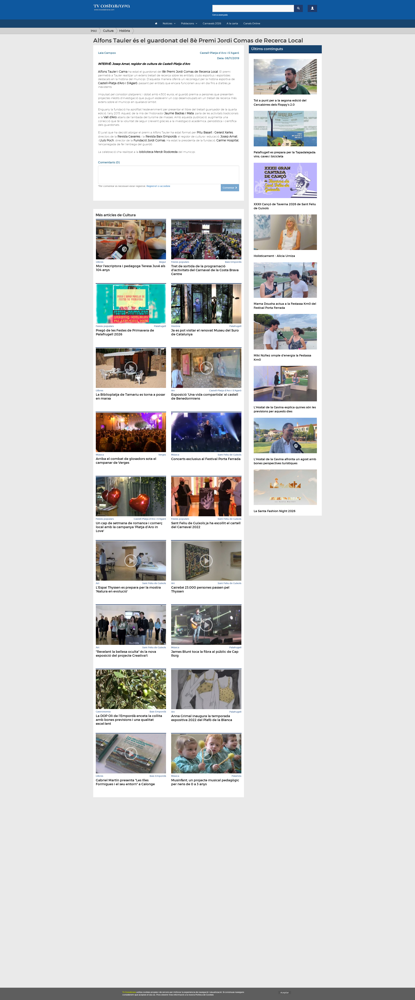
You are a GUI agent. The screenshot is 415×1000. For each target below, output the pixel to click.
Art (173, 390)
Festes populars (180, 262)
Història (124, 30)
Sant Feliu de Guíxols (229, 454)
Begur (162, 262)
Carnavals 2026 (212, 23)
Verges (162, 454)
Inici (94, 30)
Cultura (108, 30)
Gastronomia (103, 711)
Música (100, 454)
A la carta (232, 23)
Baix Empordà (233, 262)
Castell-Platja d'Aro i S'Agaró (219, 53)
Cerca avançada (220, 15)
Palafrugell (160, 326)
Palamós (236, 776)
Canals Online (251, 23)
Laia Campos (107, 53)
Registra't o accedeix (158, 186)
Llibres (99, 262)
